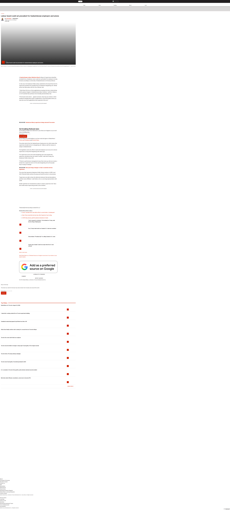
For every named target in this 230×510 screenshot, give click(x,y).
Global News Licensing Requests (7, 492)
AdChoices (227, 509)
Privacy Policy (35, 140)
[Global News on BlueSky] (64, 477)
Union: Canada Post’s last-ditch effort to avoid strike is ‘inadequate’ (38, 212)
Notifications (3, 487)
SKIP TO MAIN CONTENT (22, 0)
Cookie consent (3, 493)
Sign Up (3, 293)
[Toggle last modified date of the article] (17, 20)
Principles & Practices (5, 480)
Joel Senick (8, 18)
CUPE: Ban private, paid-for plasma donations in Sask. (35, 217)
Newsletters (2, 486)
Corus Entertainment (4, 504)
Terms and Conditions (24, 140)
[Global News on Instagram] (64, 468)
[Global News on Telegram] (45, 477)
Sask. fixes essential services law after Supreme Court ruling (37, 215)
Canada (2, 13)
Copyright (2, 499)
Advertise (2, 502)
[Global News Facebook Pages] (9, 468)
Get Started (23, 136)
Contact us (2, 483)
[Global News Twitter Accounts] (27, 468)
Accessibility (3, 506)
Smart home (3, 489)
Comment (24, 276)
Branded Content (4, 481)
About (1, 479)
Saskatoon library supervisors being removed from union (40, 122)
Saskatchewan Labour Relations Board (30, 77)
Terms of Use (3, 500)
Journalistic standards (39, 274)
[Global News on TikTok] (27, 477)
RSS (1, 484)
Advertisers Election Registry (6, 490)
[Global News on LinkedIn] (9, 477)
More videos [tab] (29, 210)
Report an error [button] (39, 278)
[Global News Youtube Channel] (45, 468)
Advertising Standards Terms (6, 503)
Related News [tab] (22, 210)
